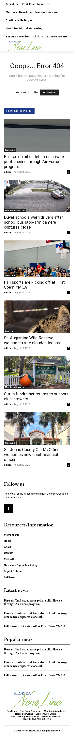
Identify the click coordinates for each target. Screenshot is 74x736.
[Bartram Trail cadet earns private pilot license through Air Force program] (37, 135)
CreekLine (10, 150)
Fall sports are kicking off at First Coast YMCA (34, 626)
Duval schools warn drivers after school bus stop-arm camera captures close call (35, 615)
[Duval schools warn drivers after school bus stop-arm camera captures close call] (37, 196)
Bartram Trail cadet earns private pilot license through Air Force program (34, 161)
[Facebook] (8, 508)
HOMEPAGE (49, 92)
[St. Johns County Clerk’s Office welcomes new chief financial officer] (37, 428)
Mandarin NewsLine (15, 210)
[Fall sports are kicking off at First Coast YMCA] (37, 258)
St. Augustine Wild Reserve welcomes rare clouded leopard (33, 340)
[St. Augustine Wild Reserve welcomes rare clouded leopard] (37, 316)
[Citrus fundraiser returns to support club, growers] (37, 372)
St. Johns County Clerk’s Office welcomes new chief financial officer (31, 454)
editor (7, 171)
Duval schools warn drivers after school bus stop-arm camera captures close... (33, 222)
